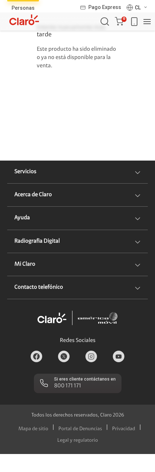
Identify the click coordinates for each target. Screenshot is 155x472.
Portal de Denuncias (80, 429)
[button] (120, 22)
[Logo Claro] (24, 20)
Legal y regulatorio (77, 440)
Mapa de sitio (33, 429)
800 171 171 (67, 386)
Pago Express (104, 7)
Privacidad (123, 429)
